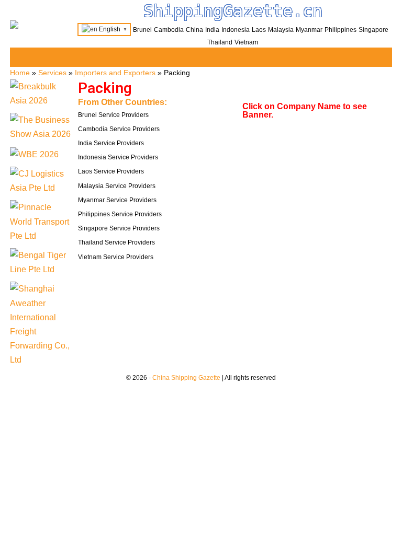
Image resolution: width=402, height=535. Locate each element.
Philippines (340, 29)
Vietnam (246, 42)
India (212, 29)
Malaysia (281, 29)
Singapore (373, 29)
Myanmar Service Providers (117, 200)
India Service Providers (111, 143)
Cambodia (169, 29)
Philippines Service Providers (120, 214)
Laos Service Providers (111, 171)
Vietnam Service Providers (115, 257)
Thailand (219, 42)
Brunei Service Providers (113, 115)
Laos (259, 29)
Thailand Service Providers (116, 242)
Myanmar (309, 29)
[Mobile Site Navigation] (382, 58)
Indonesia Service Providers (118, 157)
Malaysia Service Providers (116, 186)
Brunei (142, 29)
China (194, 29)
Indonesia (235, 29)
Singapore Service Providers (119, 228)
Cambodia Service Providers (119, 129)
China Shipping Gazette (186, 377)
